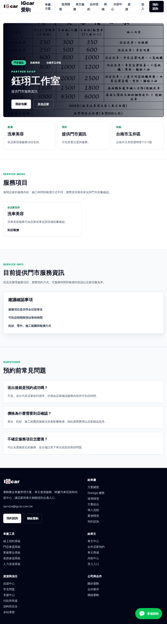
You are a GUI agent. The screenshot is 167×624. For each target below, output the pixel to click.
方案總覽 (93, 487)
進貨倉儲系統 (11, 558)
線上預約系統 (11, 541)
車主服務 (78, 6)
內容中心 (116, 6)
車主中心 (93, 541)
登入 (142, 6)
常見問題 (9, 589)
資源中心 (9, 583)
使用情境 (64, 6)
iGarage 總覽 (96, 493)
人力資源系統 (11, 564)
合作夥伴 (93, 589)
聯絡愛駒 (32, 518)
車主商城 (93, 552)
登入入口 (93, 564)
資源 (128, 6)
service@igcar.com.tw (18, 506)
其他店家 (43, 104)
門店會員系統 (11, 546)
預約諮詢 (155, 6)
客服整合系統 (11, 552)
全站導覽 (9, 612)
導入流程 (93, 510)
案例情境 (93, 515)
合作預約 (92, 6)
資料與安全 (10, 606)
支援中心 (9, 595)
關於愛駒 (93, 583)
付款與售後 (10, 600)
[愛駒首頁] (11, 6)
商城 (104, 6)
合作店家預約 (96, 546)
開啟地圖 (21, 104)
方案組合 (93, 504)
